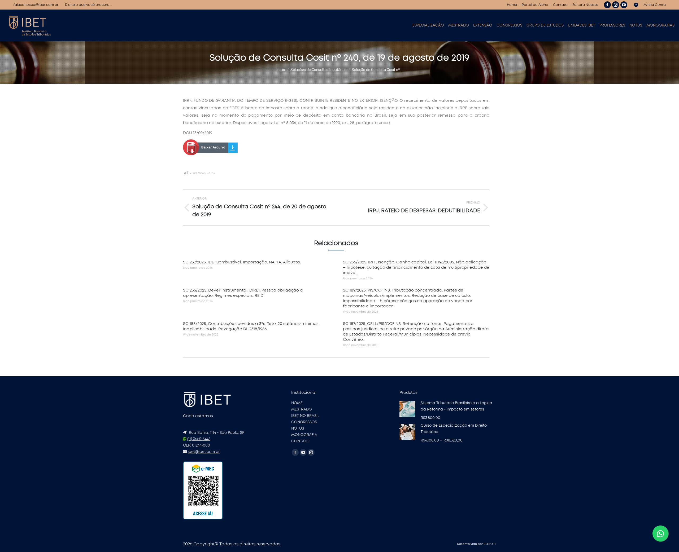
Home (512, 5)
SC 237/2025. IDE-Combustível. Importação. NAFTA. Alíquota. (242, 262)
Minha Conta (654, 5)
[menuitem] (428, 25)
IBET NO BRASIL (305, 416)
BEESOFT (490, 543)
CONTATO (300, 441)
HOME (297, 403)
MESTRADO (301, 409)
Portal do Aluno (535, 5)
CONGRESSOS (304, 422)
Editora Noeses (585, 5)
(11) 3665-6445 (198, 439)
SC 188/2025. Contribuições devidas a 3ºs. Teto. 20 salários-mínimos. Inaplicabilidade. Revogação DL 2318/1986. (251, 326)
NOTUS (297, 428)
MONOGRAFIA (304, 435)
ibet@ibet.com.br (204, 452)
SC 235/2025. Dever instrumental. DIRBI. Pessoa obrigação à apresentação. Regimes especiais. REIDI (243, 293)
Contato (560, 5)
